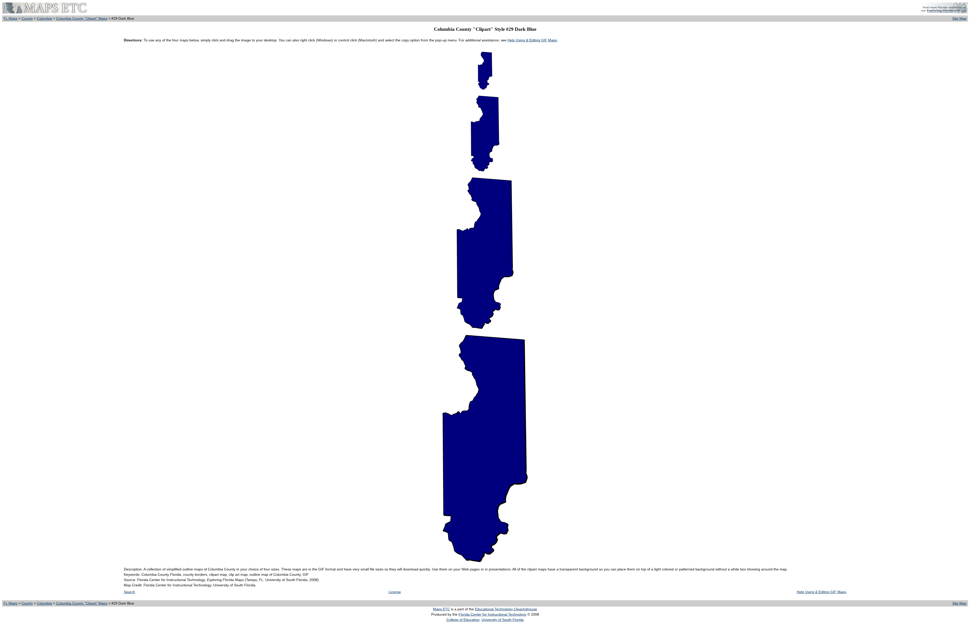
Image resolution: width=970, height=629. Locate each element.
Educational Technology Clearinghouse (506, 609)
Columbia (44, 18)
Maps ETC (441, 609)
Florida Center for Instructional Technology (492, 614)
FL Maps (10, 18)
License (395, 592)
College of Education (462, 620)
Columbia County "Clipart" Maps (81, 18)
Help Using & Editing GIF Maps (532, 40)
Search (129, 592)
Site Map (959, 18)
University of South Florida (502, 620)
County (27, 18)
